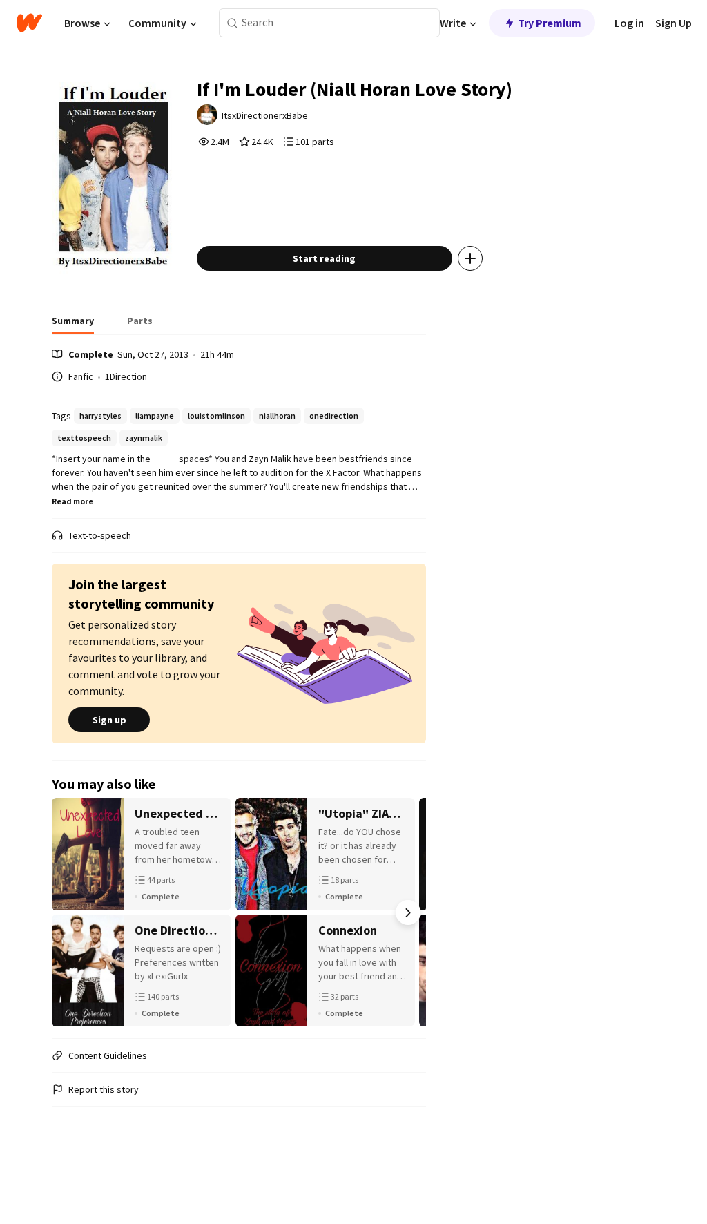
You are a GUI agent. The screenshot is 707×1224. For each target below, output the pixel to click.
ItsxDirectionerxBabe (265, 115)
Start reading (324, 258)
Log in (629, 23)
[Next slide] (408, 912)
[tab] (73, 324)
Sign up (109, 720)
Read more (72, 501)
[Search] (232, 23)
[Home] (29, 22)
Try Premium (549, 23)
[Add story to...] (470, 258)
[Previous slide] (69, 912)
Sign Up (673, 23)
